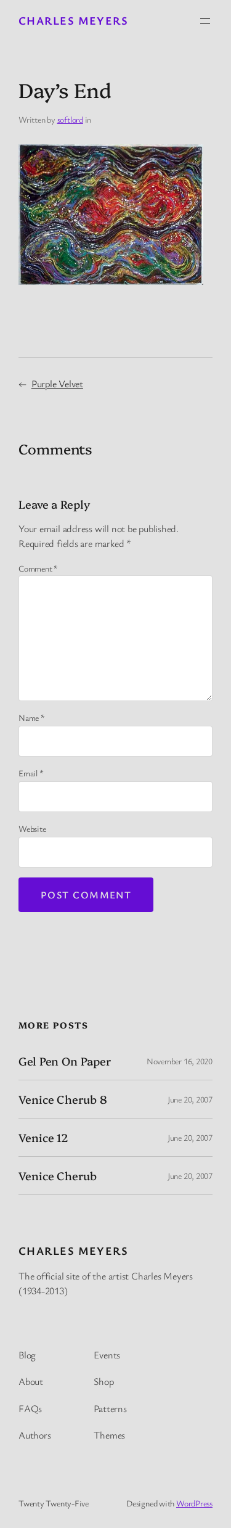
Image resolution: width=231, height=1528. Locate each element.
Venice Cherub (57, 1176)
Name (31, 717)
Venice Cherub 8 (62, 1099)
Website (32, 828)
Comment (38, 568)
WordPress (194, 1503)
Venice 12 (43, 1138)
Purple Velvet (57, 383)
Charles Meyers (73, 20)
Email (30, 773)
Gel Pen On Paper (64, 1061)
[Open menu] (205, 21)
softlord (70, 119)
